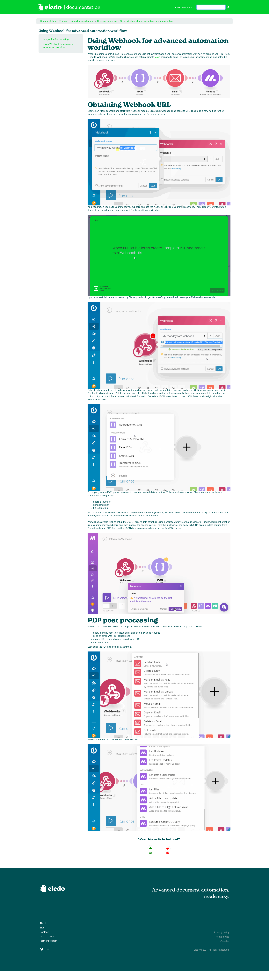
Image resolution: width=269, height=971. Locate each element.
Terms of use (222, 937)
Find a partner (47, 936)
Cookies (224, 941)
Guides (63, 21)
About (43, 923)
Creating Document (107, 21)
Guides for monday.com (81, 21)
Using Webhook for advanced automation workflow (146, 21)
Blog (42, 927)
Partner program (48, 941)
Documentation (48, 21)
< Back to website (182, 7)
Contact (44, 932)
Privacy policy (221, 932)
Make (157, 57)
